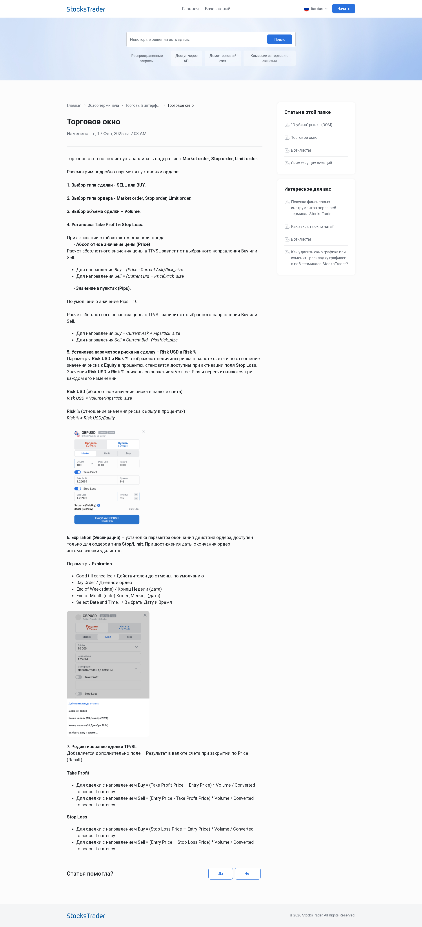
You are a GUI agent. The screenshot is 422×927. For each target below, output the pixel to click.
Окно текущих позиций (311, 163)
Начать (344, 8)
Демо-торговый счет (222, 58)
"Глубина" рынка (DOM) (311, 124)
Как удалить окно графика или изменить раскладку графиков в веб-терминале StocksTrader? (319, 258)
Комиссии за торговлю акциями (270, 58)
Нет (248, 873)
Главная (190, 8)
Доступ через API (186, 58)
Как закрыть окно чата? (312, 226)
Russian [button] (317, 9)
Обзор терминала (103, 105)
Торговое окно (304, 137)
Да (220, 873)
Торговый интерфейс (144, 105)
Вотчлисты (301, 150)
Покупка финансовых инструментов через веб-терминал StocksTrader (314, 208)
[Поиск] (280, 39)
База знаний (217, 8)
